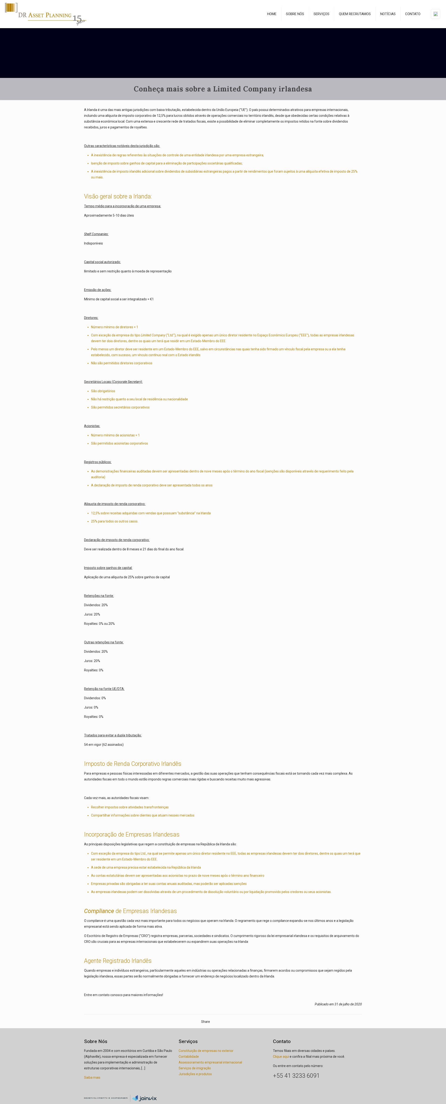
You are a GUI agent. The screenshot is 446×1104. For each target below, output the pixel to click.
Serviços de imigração (195, 1068)
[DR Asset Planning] (46, 14)
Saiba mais (92, 1077)
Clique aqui (281, 1056)
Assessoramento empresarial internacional (210, 1062)
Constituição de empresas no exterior (206, 1051)
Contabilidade (189, 1056)
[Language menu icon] (435, 14)
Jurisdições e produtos (195, 1074)
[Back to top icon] (360, 1095)
